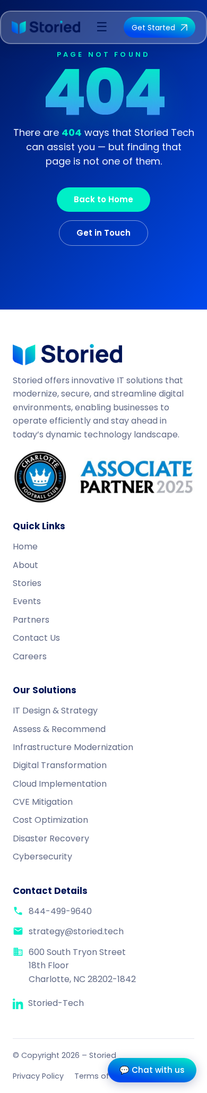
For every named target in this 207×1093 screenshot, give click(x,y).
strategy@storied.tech (76, 931)
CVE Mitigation (43, 802)
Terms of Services (108, 1076)
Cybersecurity (42, 856)
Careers (30, 656)
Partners (31, 620)
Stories (27, 583)
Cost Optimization (50, 820)
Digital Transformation (60, 765)
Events (27, 601)
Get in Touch (103, 232)
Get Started (153, 27)
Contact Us (36, 638)
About (25, 565)
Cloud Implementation (60, 784)
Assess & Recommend (59, 729)
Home (25, 546)
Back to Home (103, 199)
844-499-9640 (60, 911)
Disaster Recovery (51, 838)
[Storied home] (46, 27)
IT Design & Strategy (55, 710)
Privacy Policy (38, 1076)
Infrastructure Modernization (73, 747)
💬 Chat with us (152, 1069)
